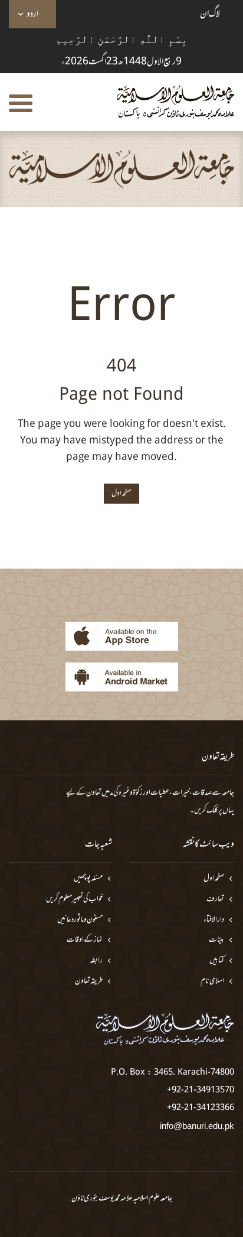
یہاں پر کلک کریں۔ (212, 810)
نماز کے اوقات (85, 940)
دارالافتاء (213, 920)
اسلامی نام (212, 981)
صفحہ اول (213, 879)
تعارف (215, 899)
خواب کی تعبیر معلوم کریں (74, 899)
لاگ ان (210, 14)
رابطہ (96, 961)
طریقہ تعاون (89, 981)
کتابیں (216, 961)
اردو (32, 14)
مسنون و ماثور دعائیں (80, 920)
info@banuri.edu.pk (197, 1126)
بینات (216, 940)
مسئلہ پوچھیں (88, 879)
